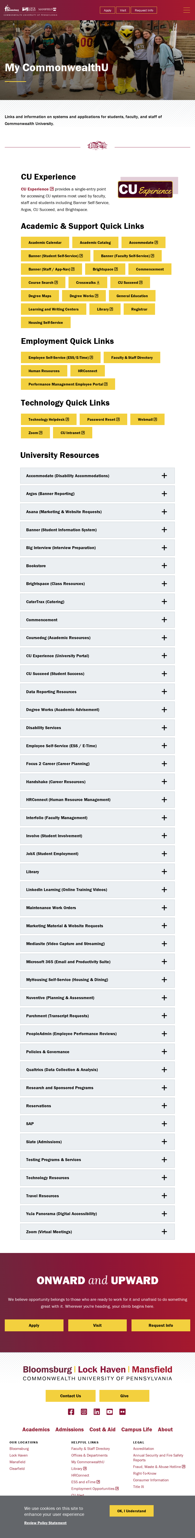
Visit (123, 10)
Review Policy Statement (45, 1522)
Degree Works (82, 295)
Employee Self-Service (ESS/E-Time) (59, 357)
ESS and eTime (83, 1481)
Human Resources (44, 370)
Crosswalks (86, 282)
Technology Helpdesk (47, 419)
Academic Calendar (45, 242)
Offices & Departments (89, 1455)
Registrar (139, 309)
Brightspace (103, 269)
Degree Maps (40, 295)
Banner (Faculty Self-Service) (125, 255)
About (165, 1429)
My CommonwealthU (87, 1461)
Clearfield (17, 1468)
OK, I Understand (131, 1510)
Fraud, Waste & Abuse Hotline (157, 1466)
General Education (132, 295)
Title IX (138, 1486)
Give (124, 1395)
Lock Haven (19, 1455)
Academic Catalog (95, 242)
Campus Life (136, 1429)
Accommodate (141, 242)
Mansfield (17, 1461)
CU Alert (77, 1495)
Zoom (33, 432)
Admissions (69, 1429)
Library (103, 309)
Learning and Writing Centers (54, 309)
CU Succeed (128, 282)
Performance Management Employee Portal (66, 384)
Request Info (144, 10)
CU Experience (35, 189)
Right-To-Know (144, 1473)
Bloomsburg (19, 1448)
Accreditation (143, 1448)
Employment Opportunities (92, 1488)
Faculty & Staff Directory (132, 357)
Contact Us (70, 1395)
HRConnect (87, 370)
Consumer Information (151, 1480)
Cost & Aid (102, 1429)
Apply (107, 10)
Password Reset (101, 419)
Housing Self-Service (46, 322)
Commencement (150, 269)
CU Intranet (70, 432)
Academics (36, 1429)
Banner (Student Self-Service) (53, 255)
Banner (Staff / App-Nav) (49, 269)
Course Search (41, 282)
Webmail (145, 419)
